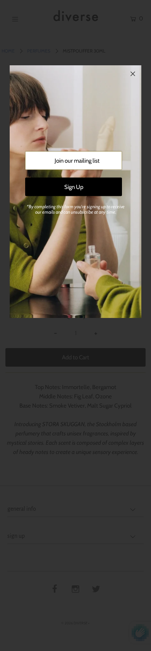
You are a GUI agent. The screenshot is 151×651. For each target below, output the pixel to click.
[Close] (132, 73)
